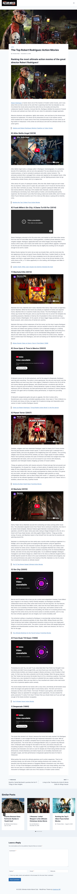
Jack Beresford (34, 824)
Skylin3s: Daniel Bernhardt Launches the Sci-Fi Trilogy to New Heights (23, 782)
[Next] (73, 814)
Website (52, 871)
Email (32, 871)
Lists (12, 47)
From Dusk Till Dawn (22, 638)
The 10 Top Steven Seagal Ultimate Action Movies (28, 564)
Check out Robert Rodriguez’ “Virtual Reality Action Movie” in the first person (36, 407)
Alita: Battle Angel (21, 133)
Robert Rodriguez (29, 62)
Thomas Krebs (16, 53)
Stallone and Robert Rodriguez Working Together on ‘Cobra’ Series (33, 128)
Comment (12, 851)
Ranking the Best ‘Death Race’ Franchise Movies (27, 484)
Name (11, 871)
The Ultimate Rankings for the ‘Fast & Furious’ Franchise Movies (32, 633)
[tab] (35, 831)
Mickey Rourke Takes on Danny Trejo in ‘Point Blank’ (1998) (30, 343)
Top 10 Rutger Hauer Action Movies (23, 701)
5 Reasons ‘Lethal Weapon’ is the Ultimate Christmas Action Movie (38, 819)
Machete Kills (19, 272)
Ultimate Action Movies (11, 824)
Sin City (16, 569)
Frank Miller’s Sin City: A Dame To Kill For (31, 207)
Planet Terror (19, 413)
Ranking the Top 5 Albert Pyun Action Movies (26, 202)
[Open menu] (73, 3)
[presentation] (13, 805)
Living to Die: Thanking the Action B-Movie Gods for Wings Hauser (55, 782)
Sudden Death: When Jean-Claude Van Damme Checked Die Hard (33, 267)
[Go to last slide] (4, 814)
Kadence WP (57, 889)
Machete (17, 489)
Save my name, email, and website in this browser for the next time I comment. (31, 875)
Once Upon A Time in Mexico (26, 348)
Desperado (18, 706)
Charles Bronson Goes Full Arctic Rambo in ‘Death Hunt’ (12, 819)
